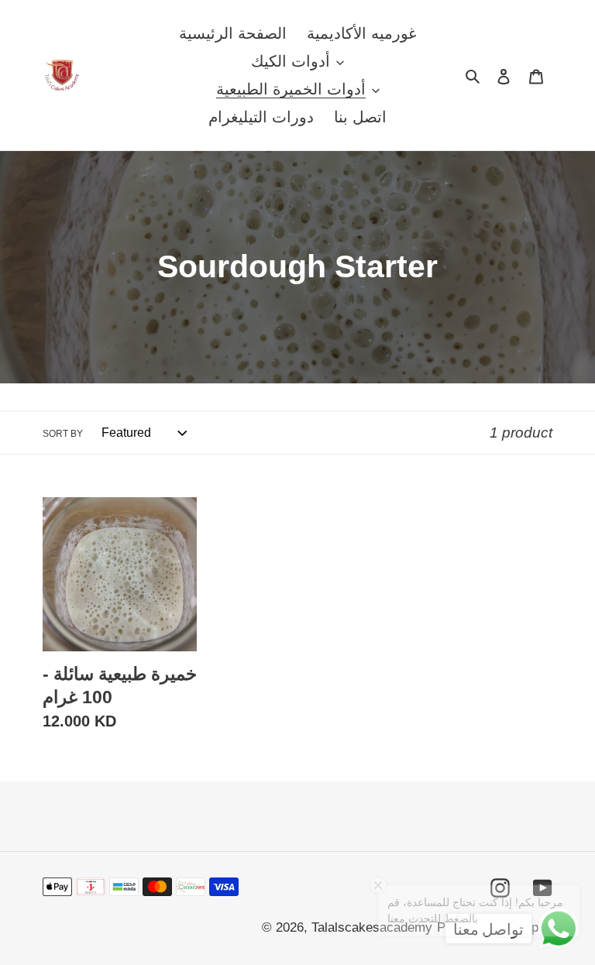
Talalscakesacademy (371, 927)
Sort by (63, 433)
